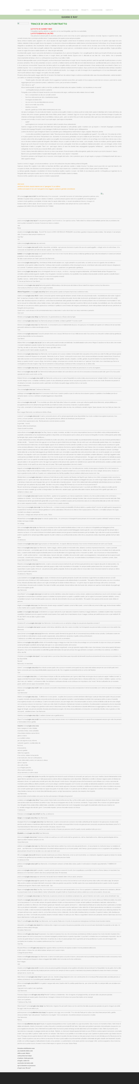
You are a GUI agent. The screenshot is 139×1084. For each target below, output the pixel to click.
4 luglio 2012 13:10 (32, 544)
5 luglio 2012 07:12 (37, 822)
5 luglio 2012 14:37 (31, 880)
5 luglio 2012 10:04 (30, 837)
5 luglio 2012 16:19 (31, 889)
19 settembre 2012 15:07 (32, 1024)
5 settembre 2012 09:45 (38, 1012)
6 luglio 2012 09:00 (34, 925)
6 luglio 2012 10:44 (32, 934)
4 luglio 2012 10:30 (35, 342)
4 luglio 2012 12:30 (32, 496)
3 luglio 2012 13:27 (30, 262)
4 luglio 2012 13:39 (36, 578)
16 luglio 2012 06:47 (38, 994)
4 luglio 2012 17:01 (30, 676)
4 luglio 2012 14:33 (35, 633)
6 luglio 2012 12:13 (37, 948)
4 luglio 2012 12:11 (35, 477)
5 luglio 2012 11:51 (32, 846)
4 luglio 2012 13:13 (30, 547)
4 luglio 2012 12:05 (32, 468)
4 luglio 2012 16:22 (32, 667)
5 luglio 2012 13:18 (31, 864)
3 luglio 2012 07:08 (30, 196)
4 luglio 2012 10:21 (31, 333)
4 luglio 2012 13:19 (32, 564)
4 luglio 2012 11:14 (32, 393)
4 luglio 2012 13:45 (32, 612)
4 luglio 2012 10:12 (32, 321)
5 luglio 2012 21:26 (31, 900)
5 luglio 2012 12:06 (29, 855)
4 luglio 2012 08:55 (32, 317)
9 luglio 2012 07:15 (35, 977)
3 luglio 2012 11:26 (32, 247)
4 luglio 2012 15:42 (33, 656)
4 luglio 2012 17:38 (32, 688)
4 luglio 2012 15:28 (32, 642)
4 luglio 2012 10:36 (31, 371)
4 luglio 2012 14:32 (34, 627)
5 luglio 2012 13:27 (30, 870)
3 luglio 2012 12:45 (32, 253)
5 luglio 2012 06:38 (34, 814)
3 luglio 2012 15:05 (33, 285)
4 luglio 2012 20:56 (32, 719)
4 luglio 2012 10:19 (31, 325)
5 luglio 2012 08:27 (33, 833)
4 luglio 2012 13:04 (35, 518)
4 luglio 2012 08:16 (32, 295)
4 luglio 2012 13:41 (35, 594)
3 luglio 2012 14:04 (31, 271)
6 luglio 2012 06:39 (32, 921)
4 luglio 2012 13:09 (30, 527)
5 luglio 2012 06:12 (33, 800)
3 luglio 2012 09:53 (32, 232)
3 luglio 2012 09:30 (31, 220)
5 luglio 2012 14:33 (30, 876)
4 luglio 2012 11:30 (33, 416)
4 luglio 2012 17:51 (32, 715)
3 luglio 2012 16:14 (39, 291)
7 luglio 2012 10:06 (32, 968)
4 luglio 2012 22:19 (33, 726)
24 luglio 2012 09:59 (37, 1006)
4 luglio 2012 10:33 (32, 354)
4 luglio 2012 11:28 (30, 402)
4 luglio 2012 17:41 (32, 696)
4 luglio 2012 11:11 (29, 389)
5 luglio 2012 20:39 (34, 896)
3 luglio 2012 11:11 (30, 243)
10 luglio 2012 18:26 (31, 983)
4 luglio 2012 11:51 (35, 432)
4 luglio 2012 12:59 (34, 507)
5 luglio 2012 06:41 (32, 818)
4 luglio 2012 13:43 (31, 605)
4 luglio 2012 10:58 (37, 378)
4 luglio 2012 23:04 (32, 776)
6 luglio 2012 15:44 (31, 956)
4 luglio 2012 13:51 (35, 623)
